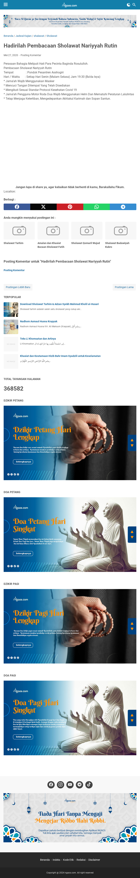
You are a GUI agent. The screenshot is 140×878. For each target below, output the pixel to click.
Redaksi (81, 859)
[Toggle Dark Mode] (129, 5)
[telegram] (123, 207)
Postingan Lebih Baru (18, 287)
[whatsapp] (96, 207)
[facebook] (17, 207)
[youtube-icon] (70, 784)
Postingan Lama (124, 287)
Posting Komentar (31, 55)
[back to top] (132, 869)
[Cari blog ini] (134, 5)
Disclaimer (94, 859)
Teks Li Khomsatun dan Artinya (38, 338)
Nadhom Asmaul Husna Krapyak (38, 321)
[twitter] (43, 207)
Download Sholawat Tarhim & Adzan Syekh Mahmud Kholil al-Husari (59, 304)
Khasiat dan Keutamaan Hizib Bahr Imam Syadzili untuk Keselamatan (60, 356)
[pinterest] (70, 207)
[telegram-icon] (79, 784)
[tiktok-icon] (89, 784)
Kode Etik (68, 859)
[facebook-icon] (51, 784)
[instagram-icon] (60, 784)
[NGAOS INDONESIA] (69, 4)
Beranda (45, 859)
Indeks (57, 859)
